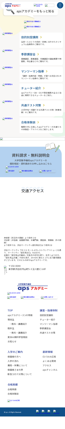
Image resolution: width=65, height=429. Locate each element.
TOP (10, 310)
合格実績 (12, 389)
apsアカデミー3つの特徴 (20, 315)
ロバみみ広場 (49, 356)
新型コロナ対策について (20, 374)
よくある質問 (49, 361)
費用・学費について (17, 365)
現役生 (11, 319)
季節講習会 (45, 328)
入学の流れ (13, 361)
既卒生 (11, 328)
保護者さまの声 (15, 369)
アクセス (47, 365)
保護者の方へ (14, 356)
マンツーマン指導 (48, 323)
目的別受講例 (46, 315)
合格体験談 (13, 393)
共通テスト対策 (47, 332)
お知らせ (12, 341)
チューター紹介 (47, 319)
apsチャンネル (50, 369)
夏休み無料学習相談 (17, 337)
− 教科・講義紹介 (17, 323)
